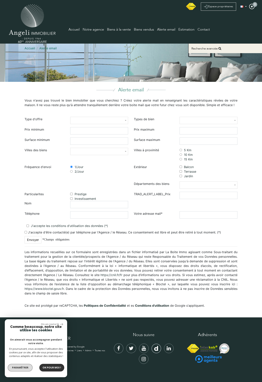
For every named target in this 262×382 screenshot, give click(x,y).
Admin (88, 350)
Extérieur (140, 167)
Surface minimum (37, 140)
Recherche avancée (204, 48)
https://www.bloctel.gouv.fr (44, 289)
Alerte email (166, 29)
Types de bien (144, 119)
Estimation (186, 29)
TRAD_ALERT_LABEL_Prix (152, 194)
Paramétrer (20, 367)
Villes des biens (36, 150)
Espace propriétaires (220, 6)
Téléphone (32, 213)
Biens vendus (144, 29)
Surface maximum (147, 140)
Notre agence (93, 29)
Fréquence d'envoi (38, 167)
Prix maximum (144, 129)
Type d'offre (33, 119)
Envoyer (33, 240)
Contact (204, 29)
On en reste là (50, 324)
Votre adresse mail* (148, 213)
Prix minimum (34, 129)
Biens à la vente (119, 29)
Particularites (34, 194)
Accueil (74, 29)
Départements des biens (151, 184)
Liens (79, 350)
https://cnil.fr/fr (111, 275)
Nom (28, 203)
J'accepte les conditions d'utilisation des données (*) (69, 226)
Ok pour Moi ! (52, 367)
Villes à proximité (146, 150)
